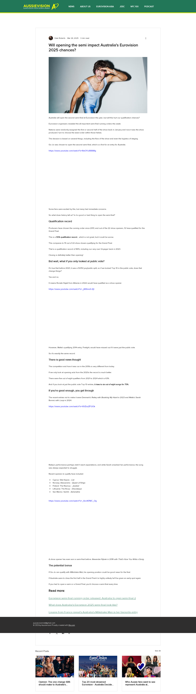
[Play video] (98, 177)
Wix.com (71, 625)
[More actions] (145, 38)
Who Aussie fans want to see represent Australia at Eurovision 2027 (140, 683)
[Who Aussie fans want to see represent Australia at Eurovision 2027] (141, 666)
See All (158, 651)
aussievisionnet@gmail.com (44, 623)
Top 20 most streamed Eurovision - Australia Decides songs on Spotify (97, 683)
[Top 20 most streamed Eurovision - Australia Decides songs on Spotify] (98, 666)
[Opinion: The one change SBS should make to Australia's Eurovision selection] (54, 666)
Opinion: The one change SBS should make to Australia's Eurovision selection (54, 683)
